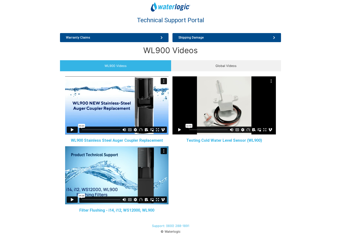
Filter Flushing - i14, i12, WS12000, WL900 (116, 210)
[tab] (115, 65)
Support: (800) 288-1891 (170, 226)
